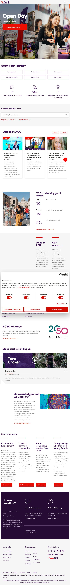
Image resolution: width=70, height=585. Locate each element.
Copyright (14, 572)
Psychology (28, 316)
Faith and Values (7, 551)
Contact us (6, 560)
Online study (35, 77)
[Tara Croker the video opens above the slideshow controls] (35, 360)
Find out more (7, 485)
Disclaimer (22, 572)
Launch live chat (30, 519)
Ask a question (30, 531)
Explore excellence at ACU (44, 229)
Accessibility (6, 572)
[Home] (8, 4)
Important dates (23, 120)
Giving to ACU (7, 557)
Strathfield (36, 559)
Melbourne (28, 564)
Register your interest (7, 120)
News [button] (55, 132)
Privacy (29, 572)
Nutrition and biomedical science (34, 313)
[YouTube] (57, 551)
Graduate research (12, 77)
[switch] (26, 297)
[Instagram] (51, 551)
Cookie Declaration (23, 287)
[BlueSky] (63, 551)
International (58, 72)
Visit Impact (41, 485)
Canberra (27, 560)
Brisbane (27, 557)
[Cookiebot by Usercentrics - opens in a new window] (60, 274)
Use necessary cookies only (13, 309)
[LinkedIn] (54, 551)
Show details (61, 303)
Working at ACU (7, 554)
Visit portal (58, 485)
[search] (64, 2)
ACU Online (36, 562)
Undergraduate (11, 72)
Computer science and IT (9, 313)
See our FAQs (52, 519)
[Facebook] (48, 551)
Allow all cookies (57, 309)
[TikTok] (60, 551)
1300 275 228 (32, 533)
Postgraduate (35, 72)
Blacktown (28, 554)
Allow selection (35, 309)
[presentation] (65, 160)
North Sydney (35, 552)
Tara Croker (10, 371)
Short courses (58, 77)
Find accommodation (26, 485)
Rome (35, 556)
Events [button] (64, 132)
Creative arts (5, 316)
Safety (35, 572)
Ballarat (27, 551)
